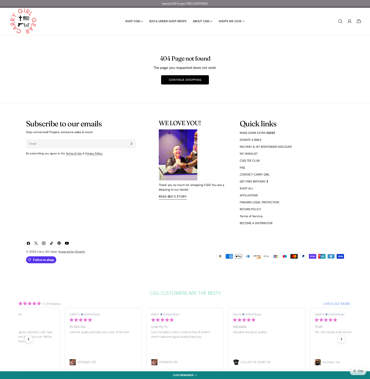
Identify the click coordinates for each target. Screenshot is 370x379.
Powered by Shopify (71, 252)
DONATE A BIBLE (251, 140)
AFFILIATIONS (249, 195)
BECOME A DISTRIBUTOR (256, 223)
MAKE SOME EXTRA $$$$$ (257, 133)
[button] (185, 375)
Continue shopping (185, 80)
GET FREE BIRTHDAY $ (254, 181)
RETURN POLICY (250, 209)
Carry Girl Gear (47, 252)
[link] (103, 362)
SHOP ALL (246, 188)
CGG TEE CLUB (250, 161)
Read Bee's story (173, 196)
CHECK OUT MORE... (337, 304)
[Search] (340, 21)
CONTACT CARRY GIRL (255, 174)
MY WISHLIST (249, 154)
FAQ (242, 168)
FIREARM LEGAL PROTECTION (259, 202)
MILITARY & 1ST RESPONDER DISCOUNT (266, 147)
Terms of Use (74, 153)
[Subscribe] (131, 144)
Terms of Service (251, 216)
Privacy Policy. (94, 153)
